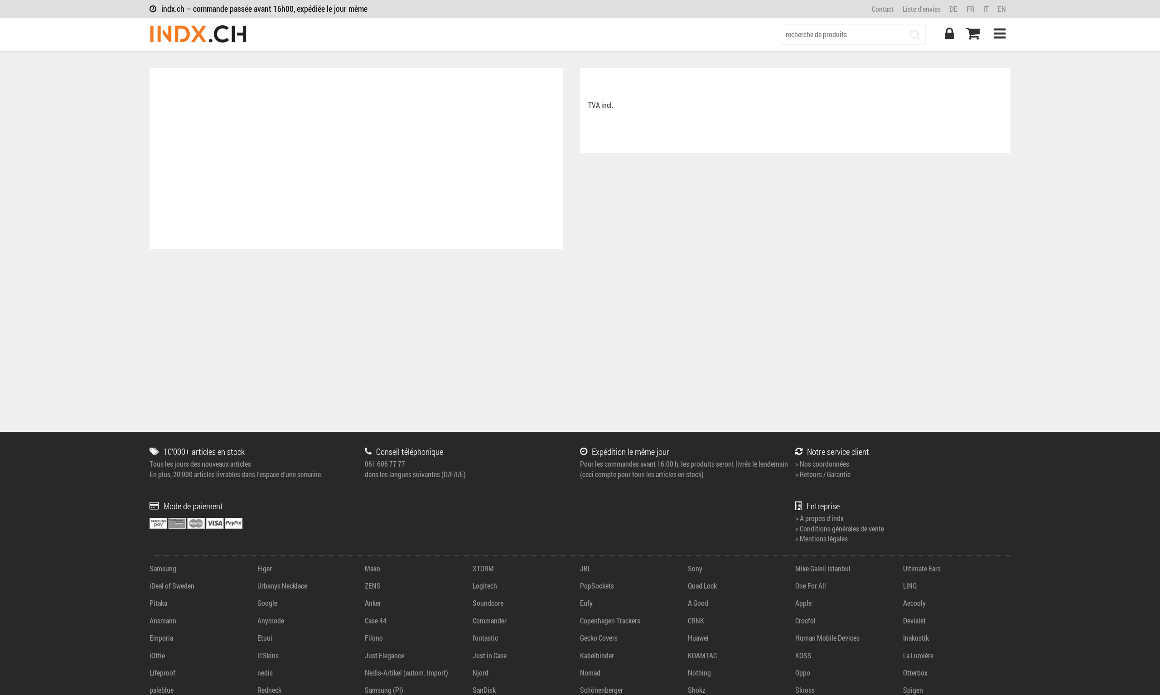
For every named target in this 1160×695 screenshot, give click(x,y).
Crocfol (805, 620)
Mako (372, 568)
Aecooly (914, 603)
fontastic (485, 637)
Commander (490, 620)
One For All (810, 585)
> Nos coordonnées (822, 463)
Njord (480, 672)
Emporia (161, 637)
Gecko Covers (599, 637)
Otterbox (915, 672)
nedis (265, 672)
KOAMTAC (702, 655)
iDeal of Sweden (172, 585)
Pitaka (158, 603)
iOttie (157, 655)
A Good (698, 603)
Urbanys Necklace (282, 585)
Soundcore (488, 603)
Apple (803, 603)
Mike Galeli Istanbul (823, 568)
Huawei (698, 637)
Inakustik (916, 637)
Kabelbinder (597, 655)
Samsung (163, 568)
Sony (695, 568)
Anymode (270, 620)
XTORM (483, 568)
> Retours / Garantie (823, 474)
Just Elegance (384, 655)
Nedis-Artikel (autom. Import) (406, 672)
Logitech (485, 585)
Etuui (264, 637)
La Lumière (918, 655)
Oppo (802, 672)
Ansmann (163, 620)
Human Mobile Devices (827, 637)
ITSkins (268, 655)
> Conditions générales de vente (839, 528)
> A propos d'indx (819, 518)
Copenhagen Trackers (610, 620)
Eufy (586, 603)
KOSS (803, 655)
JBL (585, 568)
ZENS (373, 585)
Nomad (590, 672)
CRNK (696, 620)
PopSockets (597, 585)
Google (267, 603)
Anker (373, 603)
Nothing (699, 672)
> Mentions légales (821, 538)
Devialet (914, 620)
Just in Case (490, 655)
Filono (374, 637)
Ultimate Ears (922, 568)
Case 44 (376, 620)
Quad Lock (702, 585)
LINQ (910, 585)
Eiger (264, 568)
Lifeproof (162, 672)
